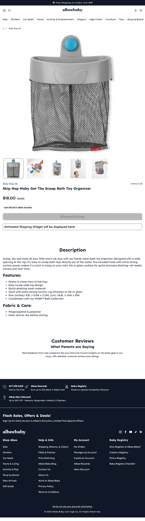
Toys (121, 19)
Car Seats (28, 19)
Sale (5, 19)
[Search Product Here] (9, 10)
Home (40, 19)
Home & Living (11, 463)
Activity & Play (11, 469)
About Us (43, 475)
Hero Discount (81, 469)
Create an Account (84, 458)
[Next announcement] (141, 2)
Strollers (15, 19)
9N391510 (135, 184)
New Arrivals (10, 480)
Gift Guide (8, 486)
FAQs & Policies (46, 452)
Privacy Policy (46, 486)
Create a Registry (118, 452)
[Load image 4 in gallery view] (78, 169)
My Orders (79, 446)
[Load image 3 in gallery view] (57, 169)
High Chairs (96, 19)
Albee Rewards (82, 463)
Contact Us (44, 469)
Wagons (81, 19)
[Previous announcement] (4, 2)
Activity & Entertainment (60, 19)
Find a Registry (117, 458)
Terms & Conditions (48, 492)
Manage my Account (85, 452)
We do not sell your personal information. (72, 506)
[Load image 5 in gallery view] (99, 169)
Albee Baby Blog (47, 463)
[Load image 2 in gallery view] (35, 169)
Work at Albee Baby (49, 480)
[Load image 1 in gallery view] (14, 169)
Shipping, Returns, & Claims (53, 446)
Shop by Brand (135, 19)
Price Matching (46, 458)
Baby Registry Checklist (122, 463)
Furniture (111, 19)
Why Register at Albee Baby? (125, 446)
